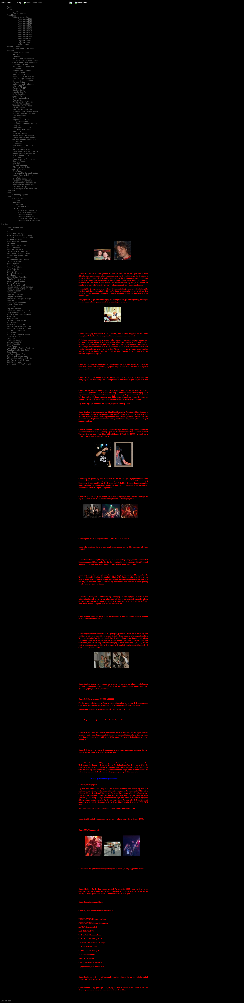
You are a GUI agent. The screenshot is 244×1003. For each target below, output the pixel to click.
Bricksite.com (6, 1001)
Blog (19, 3)
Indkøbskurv (82, 3)
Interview (4, 224)
